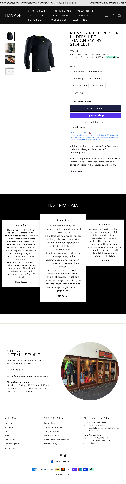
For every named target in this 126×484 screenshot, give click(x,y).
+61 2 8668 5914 (94, 431)
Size (72, 66)
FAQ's (7, 435)
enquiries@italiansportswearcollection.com (101, 428)
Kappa (82, 15)
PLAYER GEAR (36, 20)
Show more (76, 170)
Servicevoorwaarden (53, 427)
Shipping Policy (50, 443)
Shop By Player (61, 11)
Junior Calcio (37, 15)
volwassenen (86, 11)
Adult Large (78, 78)
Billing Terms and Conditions (56, 439)
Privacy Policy (50, 423)
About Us (9, 431)
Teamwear (9, 427)
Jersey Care (10, 439)
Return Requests (12, 443)
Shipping (85, 54)
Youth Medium (79, 85)
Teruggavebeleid (51, 431)
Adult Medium (95, 71)
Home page (10, 423)
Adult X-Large (96, 78)
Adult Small (78, 71)
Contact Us (10, 448)
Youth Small (78, 92)
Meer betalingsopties (95, 122)
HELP (85, 20)
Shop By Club (37, 11)
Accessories (59, 20)
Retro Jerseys (62, 15)
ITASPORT (14, 15)
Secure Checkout (51, 435)
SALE (76, 20)
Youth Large (97, 85)
